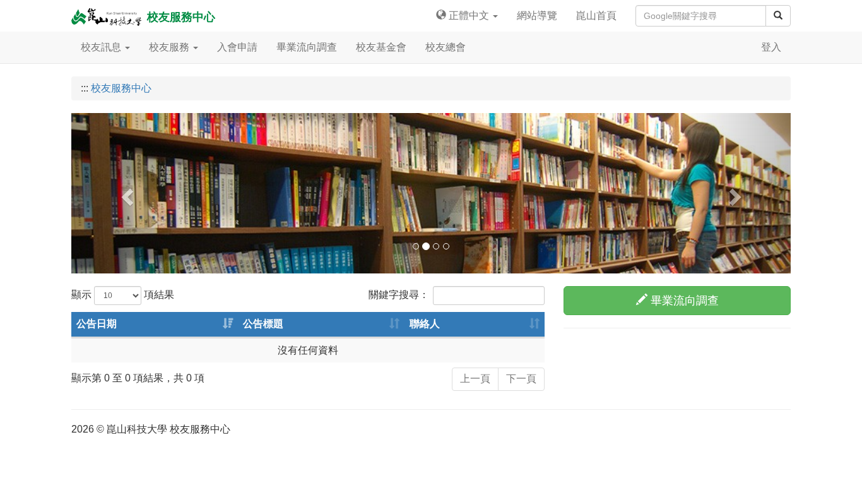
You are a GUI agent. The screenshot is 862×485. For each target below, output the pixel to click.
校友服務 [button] (170, 47)
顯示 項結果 (122, 294)
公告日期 (96, 323)
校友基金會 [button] (381, 47)
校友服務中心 (121, 88)
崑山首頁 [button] (596, 15)
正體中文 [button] (469, 15)
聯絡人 (425, 323)
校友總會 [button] (445, 47)
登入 (771, 47)
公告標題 (263, 323)
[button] (125, 193)
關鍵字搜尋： (399, 294)
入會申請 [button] (237, 47)
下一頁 (521, 378)
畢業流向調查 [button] (306, 47)
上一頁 (475, 378)
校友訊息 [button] (102, 47)
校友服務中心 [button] (179, 17)
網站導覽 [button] (537, 15)
